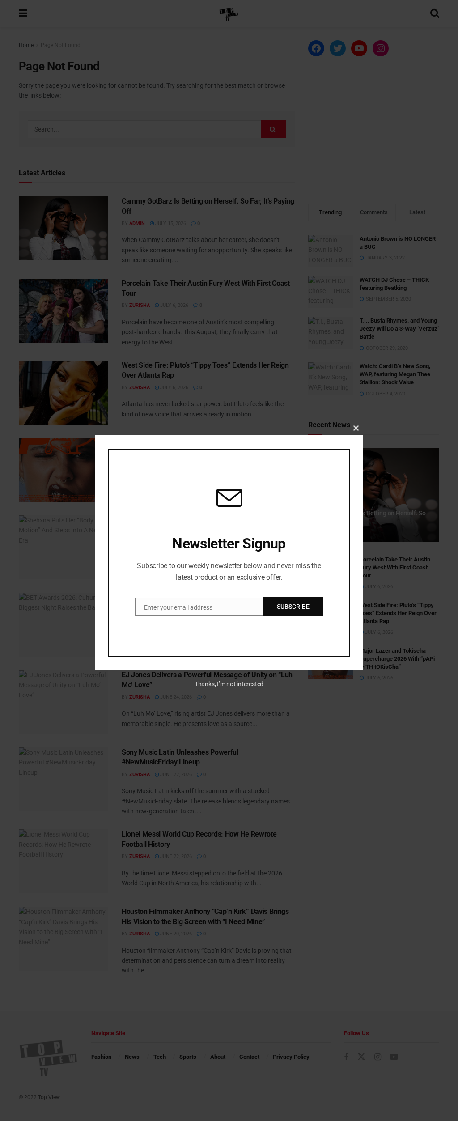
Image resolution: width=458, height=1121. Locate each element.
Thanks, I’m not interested (229, 684)
